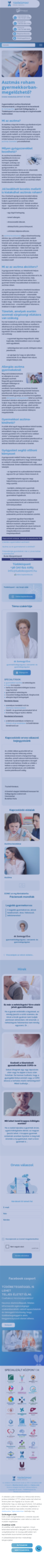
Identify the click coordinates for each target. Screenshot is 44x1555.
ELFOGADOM (22, 1545)
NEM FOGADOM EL (22, 1550)
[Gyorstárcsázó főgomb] (39, 1549)
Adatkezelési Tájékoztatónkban (13, 1511)
